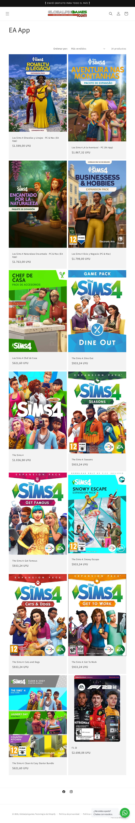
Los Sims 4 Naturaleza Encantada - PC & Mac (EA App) (37, 255)
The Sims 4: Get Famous (24, 560)
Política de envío (118, 817)
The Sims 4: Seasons (82, 459)
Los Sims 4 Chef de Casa (24, 358)
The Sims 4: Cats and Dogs (26, 662)
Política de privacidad (69, 814)
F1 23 (74, 747)
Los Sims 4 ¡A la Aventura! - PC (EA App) (92, 147)
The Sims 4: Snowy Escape (85, 559)
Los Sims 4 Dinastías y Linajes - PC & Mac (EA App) (35, 139)
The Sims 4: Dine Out (82, 358)
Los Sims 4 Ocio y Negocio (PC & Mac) (91, 253)
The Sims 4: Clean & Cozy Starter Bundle (33, 763)
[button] (7, 14)
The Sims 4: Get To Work (84, 662)
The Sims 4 (18, 455)
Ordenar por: (60, 48)
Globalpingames (27, 814)
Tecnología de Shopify (45, 814)
